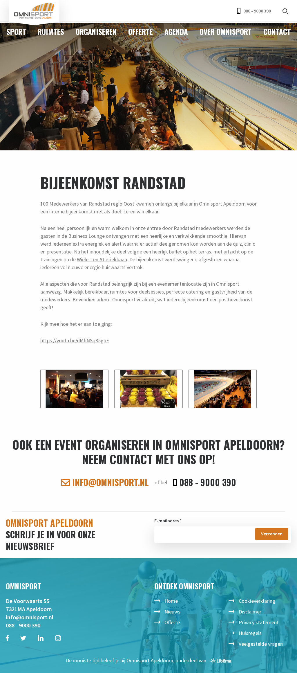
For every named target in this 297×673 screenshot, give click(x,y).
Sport (16, 31)
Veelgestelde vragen (261, 643)
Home (171, 601)
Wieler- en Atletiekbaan (102, 259)
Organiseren (96, 31)
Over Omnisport (226, 31)
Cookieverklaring (257, 601)
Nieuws (172, 611)
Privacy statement (259, 622)
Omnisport (34, 11)
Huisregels (250, 633)
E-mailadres (166, 520)
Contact (277, 31)
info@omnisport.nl (109, 482)
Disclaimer (250, 611)
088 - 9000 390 (257, 11)
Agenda (176, 31)
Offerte (140, 31)
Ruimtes (51, 31)
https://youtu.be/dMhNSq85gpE (74, 340)
